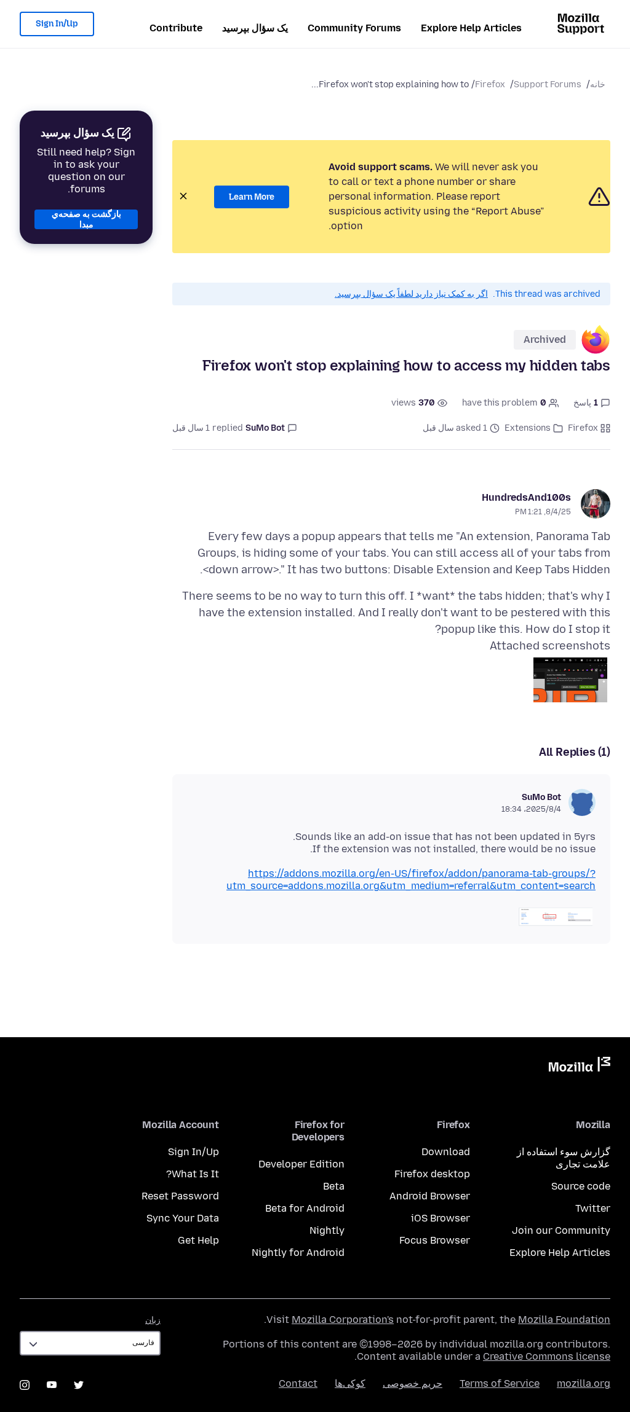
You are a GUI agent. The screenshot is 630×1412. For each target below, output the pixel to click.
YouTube (52, 1385)
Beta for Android (305, 1208)
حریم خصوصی (412, 1383)
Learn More (251, 197)
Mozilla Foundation (564, 1319)
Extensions (527, 428)
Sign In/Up (57, 23)
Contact (298, 1383)
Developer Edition (301, 1164)
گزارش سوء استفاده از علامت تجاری (563, 1158)
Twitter (592, 1208)
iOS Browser (440, 1218)
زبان (153, 1320)
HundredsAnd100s (526, 497)
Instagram (25, 1385)
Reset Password (180, 1196)
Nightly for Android (298, 1252)
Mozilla (579, 1067)
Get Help (198, 1240)
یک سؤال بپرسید (255, 28)
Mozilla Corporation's (343, 1319)
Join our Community (561, 1230)
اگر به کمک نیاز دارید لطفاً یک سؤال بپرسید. (411, 294)
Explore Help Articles (471, 28)
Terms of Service (500, 1383)
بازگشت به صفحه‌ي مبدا (86, 219)
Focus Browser (434, 1240)
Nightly (327, 1230)
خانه (597, 84)
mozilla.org (583, 1383)
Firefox (490, 84)
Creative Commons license (546, 1356)
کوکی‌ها (350, 1383)
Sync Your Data (182, 1218)
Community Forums (354, 28)
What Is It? (192, 1174)
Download (445, 1152)
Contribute (176, 28)
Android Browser (429, 1196)
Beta (334, 1186)
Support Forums (547, 84)
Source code (580, 1186)
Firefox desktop (432, 1174)
